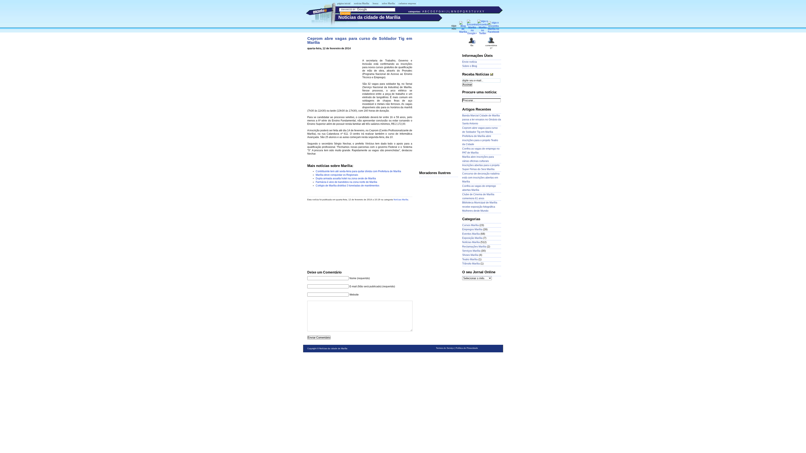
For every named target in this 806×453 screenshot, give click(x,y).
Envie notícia (469, 61)
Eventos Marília (471, 233)
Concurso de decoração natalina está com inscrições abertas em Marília (481, 177)
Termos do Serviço (445, 348)
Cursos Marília (470, 225)
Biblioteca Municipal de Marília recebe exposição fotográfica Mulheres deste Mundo (479, 206)
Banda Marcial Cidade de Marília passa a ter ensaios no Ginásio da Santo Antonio (481, 119)
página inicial (343, 3)
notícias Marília (361, 3)
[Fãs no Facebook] (471, 43)
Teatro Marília (470, 259)
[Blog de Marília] (463, 31)
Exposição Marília (472, 238)
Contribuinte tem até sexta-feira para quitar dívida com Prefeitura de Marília (358, 171)
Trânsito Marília (471, 263)
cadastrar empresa (407, 3)
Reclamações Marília (474, 246)
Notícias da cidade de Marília (333, 348)
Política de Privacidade (467, 348)
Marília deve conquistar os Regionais (337, 175)
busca (375, 3)
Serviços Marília (471, 250)
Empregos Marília (472, 229)
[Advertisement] (334, 80)
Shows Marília (470, 255)
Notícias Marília (401, 199)
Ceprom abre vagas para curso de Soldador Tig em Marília (359, 40)
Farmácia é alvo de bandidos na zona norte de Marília (346, 182)
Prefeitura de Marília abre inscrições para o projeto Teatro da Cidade (480, 140)
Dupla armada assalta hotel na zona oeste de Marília (346, 178)
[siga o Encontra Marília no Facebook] (493, 31)
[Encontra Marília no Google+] (472, 33)
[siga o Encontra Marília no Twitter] (483, 33)
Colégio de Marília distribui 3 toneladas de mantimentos (347, 185)
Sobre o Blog (469, 66)
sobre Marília (388, 3)
